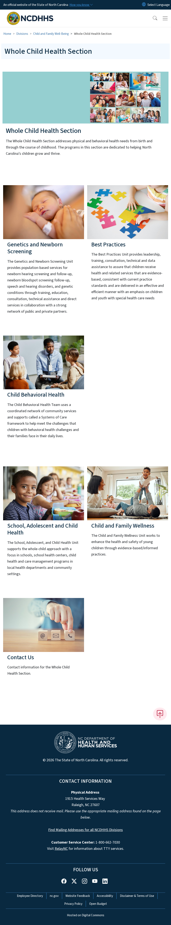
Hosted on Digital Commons (85, 915)
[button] (152, 18)
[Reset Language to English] (144, 5)
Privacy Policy (73, 903)
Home (7, 33)
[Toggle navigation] (165, 18)
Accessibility (105, 896)
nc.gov (54, 896)
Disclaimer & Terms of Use (137, 896)
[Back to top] (160, 714)
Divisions (22, 33)
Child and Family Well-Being (51, 33)
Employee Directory (30, 896)
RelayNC (61, 848)
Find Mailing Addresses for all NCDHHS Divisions (85, 830)
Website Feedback (77, 896)
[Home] (30, 14)
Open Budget (98, 903)
